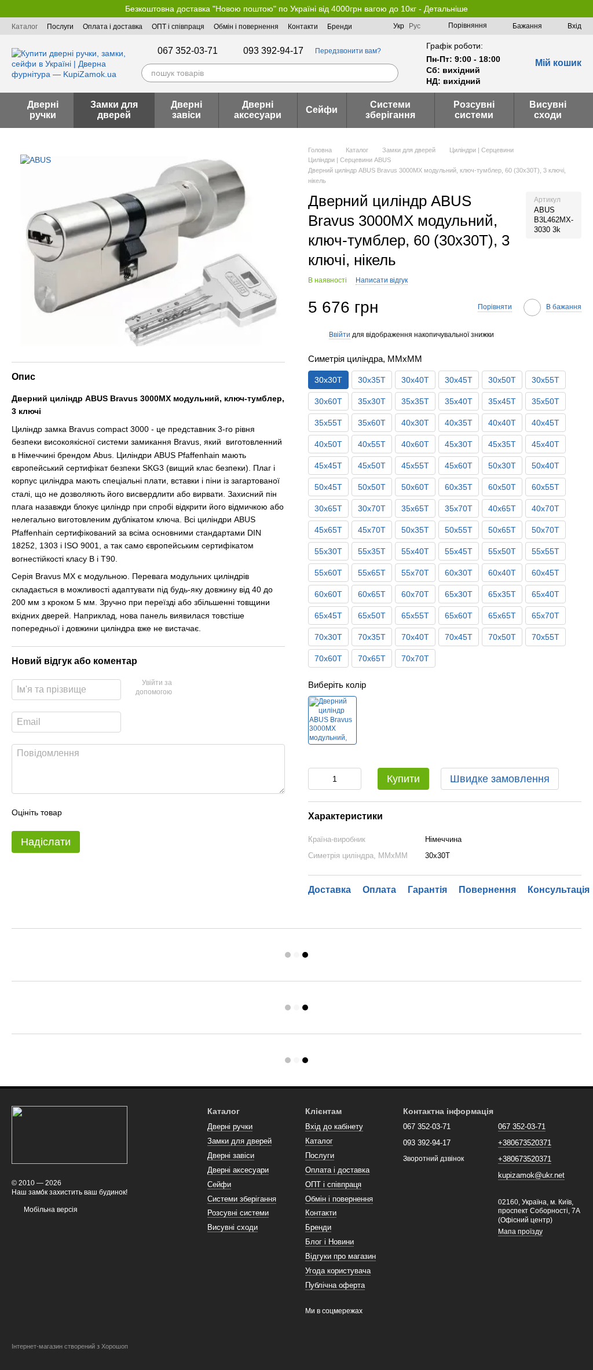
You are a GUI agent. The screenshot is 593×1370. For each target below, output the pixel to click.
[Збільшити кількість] (353, 778)
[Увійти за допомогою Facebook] (185, 688)
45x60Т (459, 465)
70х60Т (328, 658)
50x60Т (415, 487)
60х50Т (502, 487)
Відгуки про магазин (340, 1256)
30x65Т (328, 508)
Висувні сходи (547, 110)
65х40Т (545, 594)
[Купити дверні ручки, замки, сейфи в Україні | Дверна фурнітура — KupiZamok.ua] (69, 1134)
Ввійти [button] (339, 335)
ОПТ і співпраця (178, 27)
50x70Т (545, 529)
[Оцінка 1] (81, 812)
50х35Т (415, 529)
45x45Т (328, 465)
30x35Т (372, 379)
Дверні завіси (186, 110)
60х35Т (459, 487)
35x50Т (545, 401)
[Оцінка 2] (99, 812)
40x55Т (372, 444)
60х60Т (328, 594)
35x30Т (372, 401)
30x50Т (502, 379)
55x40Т (415, 551)
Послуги (60, 27)
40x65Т (502, 508)
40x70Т (545, 508)
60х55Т (545, 487)
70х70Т (415, 658)
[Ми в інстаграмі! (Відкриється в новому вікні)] (377, 26)
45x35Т (502, 444)
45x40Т (545, 444)
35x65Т (415, 508)
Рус (414, 26)
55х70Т (415, 572)
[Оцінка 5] (155, 812)
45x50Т (372, 465)
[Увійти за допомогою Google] (203, 688)
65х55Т (415, 615)
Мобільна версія (50, 1210)
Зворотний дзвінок (433, 1159)
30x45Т (459, 379)
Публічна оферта (335, 1285)
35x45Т (502, 401)
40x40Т (502, 422)
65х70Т (545, 615)
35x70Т (459, 508)
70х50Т (502, 637)
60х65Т (372, 594)
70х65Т (372, 658)
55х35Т (372, 551)
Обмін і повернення (246, 27)
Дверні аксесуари (257, 110)
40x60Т (415, 444)
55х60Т (328, 572)
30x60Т (328, 401)
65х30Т (459, 594)
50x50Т (372, 487)
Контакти (303, 27)
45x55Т (415, 465)
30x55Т (545, 379)
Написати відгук (382, 280)
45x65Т (328, 529)
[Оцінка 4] (136, 812)
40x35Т (459, 422)
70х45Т (459, 637)
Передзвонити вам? (348, 51)
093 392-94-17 (273, 51)
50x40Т (545, 465)
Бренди (339, 27)
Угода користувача (338, 1270)
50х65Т (502, 529)
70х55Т (545, 637)
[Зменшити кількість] (317, 778)
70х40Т (415, 637)
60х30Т (459, 572)
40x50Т (328, 444)
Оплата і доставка (112, 27)
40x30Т (415, 422)
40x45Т (545, 422)
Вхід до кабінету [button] (334, 1126)
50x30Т (502, 465)
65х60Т (459, 615)
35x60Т (372, 422)
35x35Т (415, 401)
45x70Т (372, 529)
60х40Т (502, 572)
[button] (583, 8)
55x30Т (328, 551)
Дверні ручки (42, 110)
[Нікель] (332, 720)
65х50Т (372, 615)
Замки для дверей (114, 110)
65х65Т (502, 615)
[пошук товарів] (389, 73)
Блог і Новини (329, 1241)
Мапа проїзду (520, 1232)
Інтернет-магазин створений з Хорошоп (70, 1346)
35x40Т (459, 401)
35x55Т (328, 422)
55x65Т (372, 572)
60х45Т (545, 572)
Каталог (25, 27)
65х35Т (502, 594)
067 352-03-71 (188, 51)
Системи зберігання (390, 110)
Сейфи (322, 110)
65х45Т (328, 615)
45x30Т (459, 444)
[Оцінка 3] (118, 812)
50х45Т (328, 487)
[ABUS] (35, 159)
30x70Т (372, 508)
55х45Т (459, 551)
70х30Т (328, 637)
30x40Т (415, 379)
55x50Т (502, 551)
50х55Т (459, 529)
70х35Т (372, 637)
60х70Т (415, 594)
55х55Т (545, 551)
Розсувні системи (474, 110)
